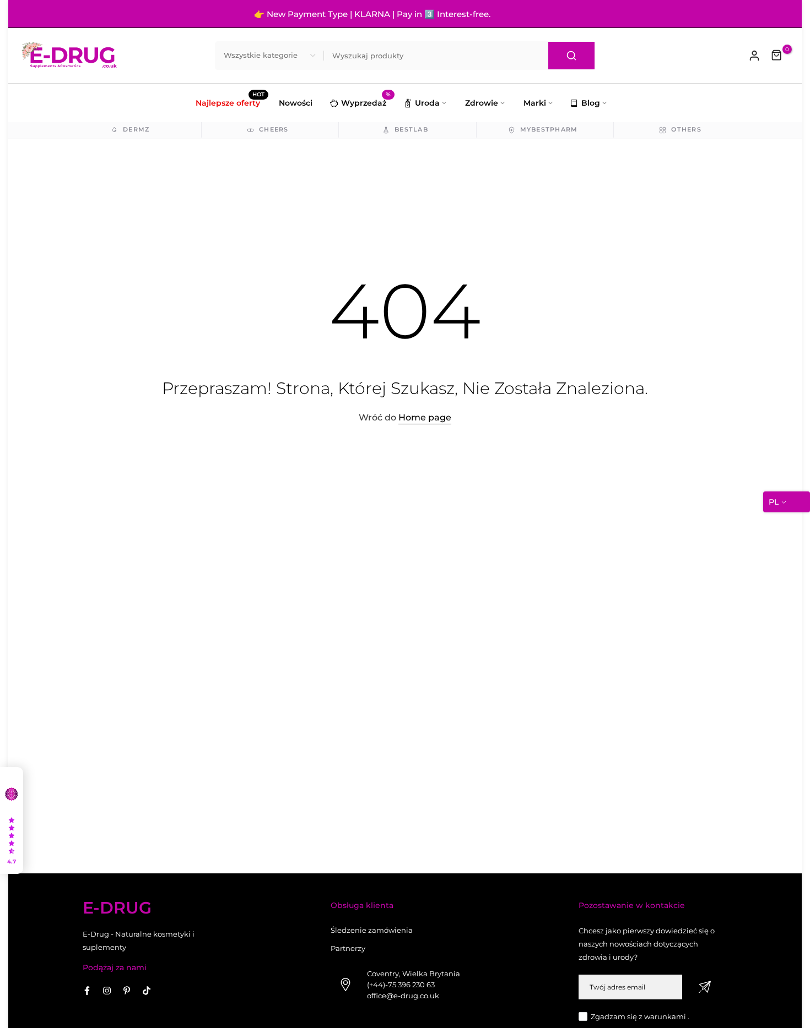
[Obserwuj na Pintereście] (126, 990)
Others (686, 129)
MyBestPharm (549, 129)
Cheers (274, 129)
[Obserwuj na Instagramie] (106, 990)
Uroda (427, 103)
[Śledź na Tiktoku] (146, 990)
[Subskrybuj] (704, 987)
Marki (534, 103)
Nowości (295, 103)
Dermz (136, 129)
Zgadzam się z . (640, 1016)
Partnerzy (348, 948)
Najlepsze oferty (230, 102)
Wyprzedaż (366, 101)
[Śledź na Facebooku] (87, 990)
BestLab (411, 129)
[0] (777, 56)
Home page (424, 417)
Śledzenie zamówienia (372, 930)
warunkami (665, 1016)
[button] (11, 820)
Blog (590, 103)
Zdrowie (481, 103)
